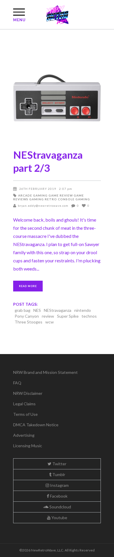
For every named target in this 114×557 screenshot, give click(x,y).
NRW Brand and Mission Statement (45, 372)
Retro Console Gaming (67, 199)
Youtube (59, 517)
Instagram (59, 485)
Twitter (58, 463)
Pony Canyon (27, 316)
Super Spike (68, 316)
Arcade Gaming (33, 195)
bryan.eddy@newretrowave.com (43, 205)
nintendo (82, 310)
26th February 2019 (37, 188)
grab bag (22, 310)
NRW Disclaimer (27, 393)
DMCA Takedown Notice (35, 424)
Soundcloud (60, 506)
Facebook (58, 496)
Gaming (36, 199)
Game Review (61, 195)
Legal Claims (24, 403)
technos (89, 316)
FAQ (17, 382)
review (48, 316)
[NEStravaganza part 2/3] (57, 98)
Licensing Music (27, 445)
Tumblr (58, 474)
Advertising (23, 435)
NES (37, 310)
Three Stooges (28, 321)
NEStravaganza (57, 310)
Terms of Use (25, 414)
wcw (49, 321)
